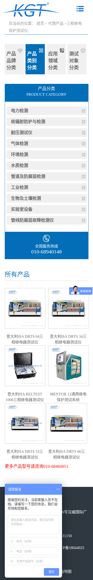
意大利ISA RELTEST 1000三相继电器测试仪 (25, 394)
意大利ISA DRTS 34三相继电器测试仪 (68, 336)
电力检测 (19, 110)
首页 (40, 23)
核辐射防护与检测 (28, 121)
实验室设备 (21, 209)
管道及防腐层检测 (28, 176)
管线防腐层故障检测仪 (32, 220)
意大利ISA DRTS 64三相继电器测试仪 (24, 336)
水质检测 (19, 165)
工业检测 (19, 187)
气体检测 (19, 143)
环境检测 (19, 154)
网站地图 (64, 572)
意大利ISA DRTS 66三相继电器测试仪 (66, 451)
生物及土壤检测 (26, 198)
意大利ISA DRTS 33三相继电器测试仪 (24, 451)
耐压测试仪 (21, 132)
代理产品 (55, 23)
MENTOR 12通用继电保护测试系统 (68, 394)
